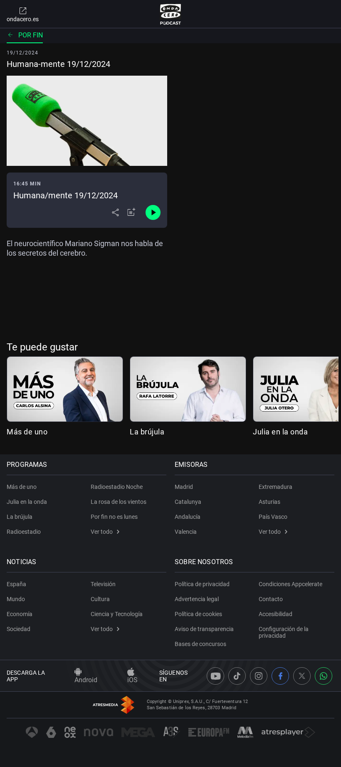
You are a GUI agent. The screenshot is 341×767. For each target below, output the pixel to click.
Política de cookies (198, 614)
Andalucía (187, 516)
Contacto (271, 599)
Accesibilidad (275, 614)
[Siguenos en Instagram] (258, 676)
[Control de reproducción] (153, 212)
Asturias (269, 501)
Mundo (16, 599)
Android (85, 680)
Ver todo (102, 531)
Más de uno (27, 431)
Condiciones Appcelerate (290, 584)
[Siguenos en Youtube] (215, 676)
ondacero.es (23, 19)
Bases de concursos (200, 644)
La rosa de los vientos (118, 501)
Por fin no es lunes (114, 516)
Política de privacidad (202, 584)
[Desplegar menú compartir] (115, 212)
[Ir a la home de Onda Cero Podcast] (171, 14)
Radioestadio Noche (117, 486)
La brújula (147, 431)
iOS (132, 680)
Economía (19, 614)
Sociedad (18, 629)
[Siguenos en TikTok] (237, 676)
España (16, 584)
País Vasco (273, 516)
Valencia (186, 531)
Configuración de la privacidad (284, 632)
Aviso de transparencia (204, 629)
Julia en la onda (280, 431)
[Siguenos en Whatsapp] (323, 676)
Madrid (184, 486)
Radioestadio (24, 531)
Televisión (103, 584)
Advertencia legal (197, 599)
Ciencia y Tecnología (117, 614)
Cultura (100, 599)
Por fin (30, 35)
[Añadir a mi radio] (131, 212)
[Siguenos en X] (302, 676)
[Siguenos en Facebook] (280, 676)
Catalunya (188, 501)
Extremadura (275, 486)
